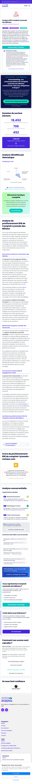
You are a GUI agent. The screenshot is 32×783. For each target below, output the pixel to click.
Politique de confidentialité (8, 745)
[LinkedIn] (2, 709)
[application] (16, 175)
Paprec (24, 287)
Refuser (16, 776)
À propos (3, 733)
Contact (3, 735)
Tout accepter (16, 773)
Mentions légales (6, 743)
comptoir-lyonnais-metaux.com (10, 24)
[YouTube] (6, 709)
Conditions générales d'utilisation (10, 748)
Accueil (3, 725)
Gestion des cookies (6, 750)
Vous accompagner (6, 730)
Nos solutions (5, 728)
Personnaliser (16, 780)
